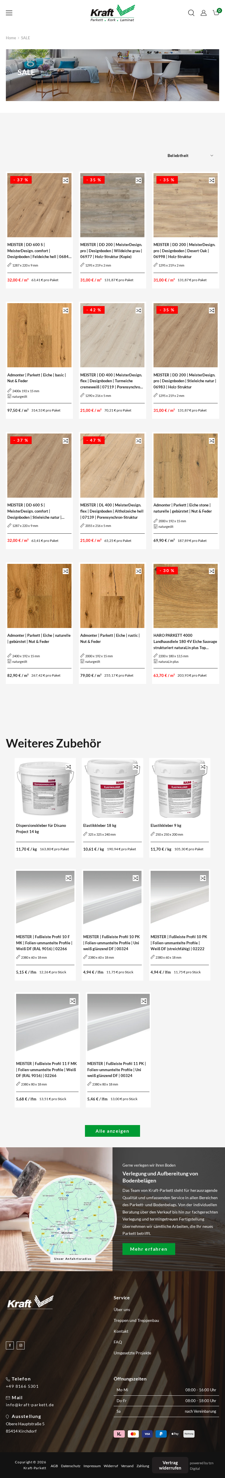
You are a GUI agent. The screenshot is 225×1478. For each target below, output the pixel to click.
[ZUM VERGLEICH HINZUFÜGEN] (66, 180)
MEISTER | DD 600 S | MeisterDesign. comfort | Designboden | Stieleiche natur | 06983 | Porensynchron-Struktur (35, 511)
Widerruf (111, 1466)
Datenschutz (71, 1466)
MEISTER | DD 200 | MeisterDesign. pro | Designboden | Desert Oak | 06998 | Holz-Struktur (184, 250)
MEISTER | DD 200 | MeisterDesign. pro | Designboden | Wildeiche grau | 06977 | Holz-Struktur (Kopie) (111, 250)
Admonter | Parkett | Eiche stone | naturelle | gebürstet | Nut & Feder (183, 508)
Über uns (122, 1309)
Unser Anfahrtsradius (73, 1258)
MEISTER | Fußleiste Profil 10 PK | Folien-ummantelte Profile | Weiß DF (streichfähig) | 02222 (179, 942)
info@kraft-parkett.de (30, 1404)
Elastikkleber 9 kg (166, 825)
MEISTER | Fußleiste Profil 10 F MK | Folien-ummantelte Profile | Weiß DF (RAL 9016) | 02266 (44, 942)
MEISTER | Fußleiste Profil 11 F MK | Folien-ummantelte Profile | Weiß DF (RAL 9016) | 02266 (46, 1069)
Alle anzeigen (112, 1131)
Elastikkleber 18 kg (99, 825)
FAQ (118, 1341)
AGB (54, 1466)
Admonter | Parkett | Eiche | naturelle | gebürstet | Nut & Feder (39, 638)
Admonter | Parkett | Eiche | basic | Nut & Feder (36, 378)
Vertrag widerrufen (170, 1465)
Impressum (92, 1466)
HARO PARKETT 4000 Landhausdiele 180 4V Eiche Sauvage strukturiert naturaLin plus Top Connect (185, 642)
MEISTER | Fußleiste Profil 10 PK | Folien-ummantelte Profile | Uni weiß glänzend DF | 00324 (111, 942)
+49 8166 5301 (22, 1386)
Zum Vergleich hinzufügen (66, 180)
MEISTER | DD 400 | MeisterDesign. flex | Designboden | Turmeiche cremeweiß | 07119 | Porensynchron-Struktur (112, 381)
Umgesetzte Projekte (132, 1352)
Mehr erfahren (149, 1249)
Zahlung (143, 1466)
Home (11, 37)
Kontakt (121, 1331)
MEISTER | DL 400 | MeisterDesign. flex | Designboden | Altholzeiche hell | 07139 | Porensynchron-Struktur (112, 511)
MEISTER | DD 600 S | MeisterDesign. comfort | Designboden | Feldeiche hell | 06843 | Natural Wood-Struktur (39, 251)
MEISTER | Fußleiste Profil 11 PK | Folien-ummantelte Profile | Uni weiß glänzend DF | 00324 (116, 1069)
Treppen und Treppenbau (136, 1320)
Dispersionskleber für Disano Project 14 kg (41, 828)
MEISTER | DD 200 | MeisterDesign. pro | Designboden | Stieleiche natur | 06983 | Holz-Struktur (185, 381)
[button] (9, 13)
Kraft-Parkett (34, 1468)
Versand (127, 1466)
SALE (25, 37)
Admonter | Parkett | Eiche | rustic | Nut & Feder (110, 638)
